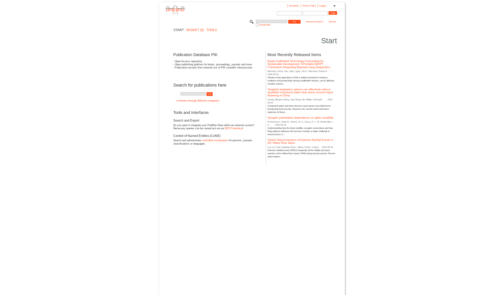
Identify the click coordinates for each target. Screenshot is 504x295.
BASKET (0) (195, 30)
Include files (265, 25)
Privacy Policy (309, 6)
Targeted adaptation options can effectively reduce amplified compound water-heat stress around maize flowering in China (300, 92)
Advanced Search (314, 21)
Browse (332, 21)
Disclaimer (294, 6)
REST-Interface (234, 128)
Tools (211, 30)
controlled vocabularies (215, 140)
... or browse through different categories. (196, 100)
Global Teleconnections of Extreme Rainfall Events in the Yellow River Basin (300, 141)
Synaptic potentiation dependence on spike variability (301, 117)
